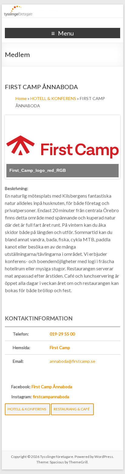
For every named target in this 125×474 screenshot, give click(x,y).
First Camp (60, 347)
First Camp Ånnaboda (52, 386)
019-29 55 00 (62, 333)
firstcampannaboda (51, 396)
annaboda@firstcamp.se (72, 361)
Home (21, 98)
